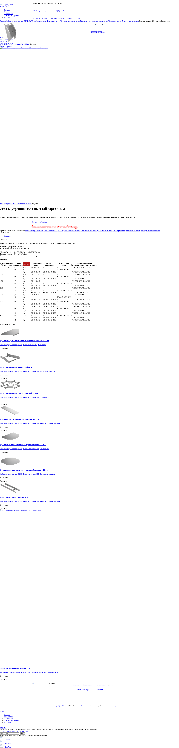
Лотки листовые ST (50, 231)
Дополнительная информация (10, 731)
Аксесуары (4, 672)
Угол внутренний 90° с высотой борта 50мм (16, 204)
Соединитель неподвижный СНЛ (15, 668)
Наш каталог (87, 685)
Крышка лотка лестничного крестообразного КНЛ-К (24, 470)
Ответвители (44, 397)
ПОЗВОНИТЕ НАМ (98, 32)
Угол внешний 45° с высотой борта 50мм (15, 44)
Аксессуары (42, 345)
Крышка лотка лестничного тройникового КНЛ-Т (23, 445)
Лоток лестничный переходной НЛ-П (16, 367)
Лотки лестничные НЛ (31, 371)
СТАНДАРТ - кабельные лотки (69, 231)
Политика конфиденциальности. (115, 706)
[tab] (91, 236)
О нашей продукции (82, 690)
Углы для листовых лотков (150, 231)
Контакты (100, 690)
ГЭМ (20, 345)
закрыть (3, 728)
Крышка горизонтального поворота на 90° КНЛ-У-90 (24, 341)
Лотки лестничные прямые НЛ (51, 423)
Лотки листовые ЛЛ (30, 345)
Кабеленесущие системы (34, 231)
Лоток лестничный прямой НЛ (14, 497)
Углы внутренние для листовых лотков (126, 231)
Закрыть (3, 711)
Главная (76, 685)
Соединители (53, 672)
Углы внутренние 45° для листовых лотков (96, 231)
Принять (25, 731)
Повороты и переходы (47, 371)
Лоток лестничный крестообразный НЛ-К (19, 393)
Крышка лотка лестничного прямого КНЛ (19, 419)
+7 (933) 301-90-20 (97, 25)
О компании (101, 685)
